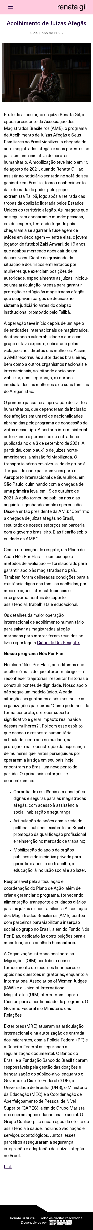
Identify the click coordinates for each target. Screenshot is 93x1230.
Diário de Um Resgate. (58, 643)
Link (8, 1167)
